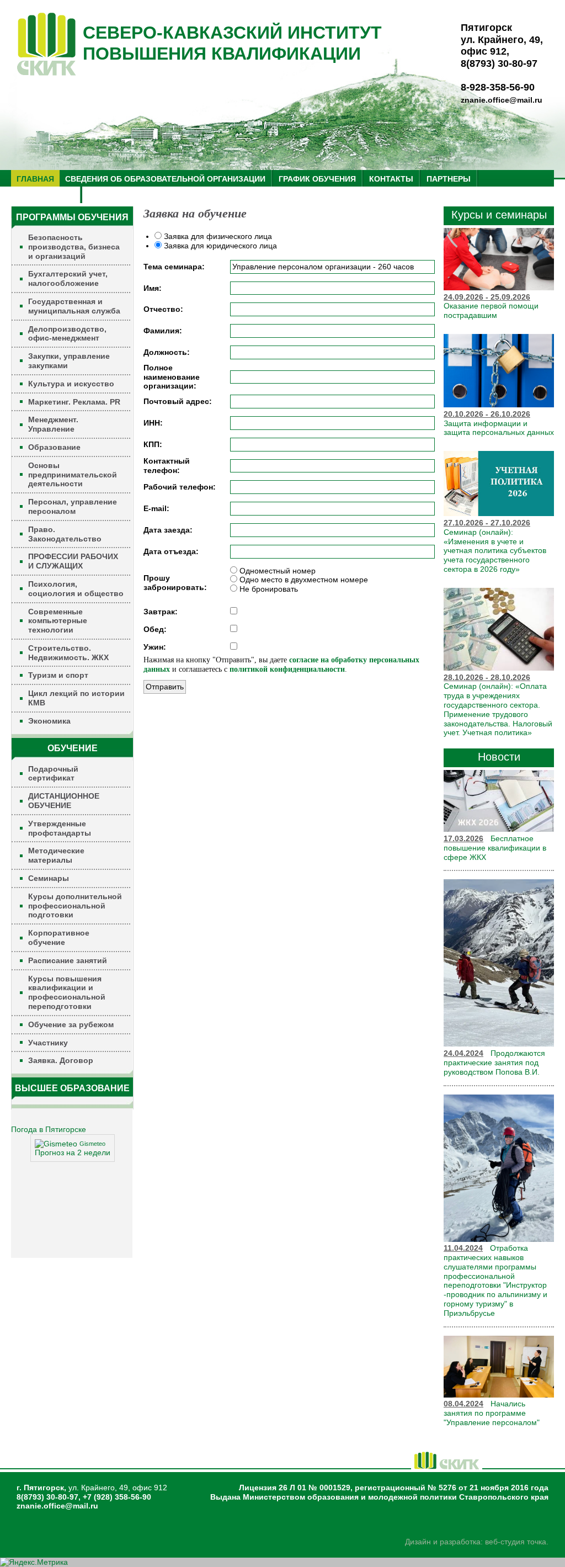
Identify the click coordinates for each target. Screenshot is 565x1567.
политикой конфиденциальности (287, 669)
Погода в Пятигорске (48, 1129)
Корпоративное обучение (58, 937)
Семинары (48, 878)
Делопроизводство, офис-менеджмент (67, 334)
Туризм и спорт (58, 675)
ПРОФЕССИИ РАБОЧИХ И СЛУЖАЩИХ (73, 561)
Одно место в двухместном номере (302, 579)
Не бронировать (267, 589)
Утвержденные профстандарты (59, 828)
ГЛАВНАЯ (35, 178)
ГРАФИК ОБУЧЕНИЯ (317, 178)
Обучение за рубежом (71, 1024)
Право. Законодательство (65, 534)
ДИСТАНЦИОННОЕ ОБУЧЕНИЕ (63, 801)
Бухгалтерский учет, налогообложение (68, 278)
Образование (54, 447)
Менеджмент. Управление (53, 424)
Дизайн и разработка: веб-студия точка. (476, 1541)
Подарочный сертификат (53, 773)
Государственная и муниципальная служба (74, 306)
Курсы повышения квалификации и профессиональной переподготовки (66, 992)
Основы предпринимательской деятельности (72, 474)
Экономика (49, 720)
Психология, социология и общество (76, 589)
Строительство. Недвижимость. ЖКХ (68, 653)
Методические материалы (56, 855)
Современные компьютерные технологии (57, 621)
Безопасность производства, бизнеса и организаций (74, 247)
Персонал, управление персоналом (72, 506)
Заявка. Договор (60, 1060)
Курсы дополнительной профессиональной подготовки (75, 906)
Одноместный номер (276, 570)
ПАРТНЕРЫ (449, 178)
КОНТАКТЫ (391, 178)
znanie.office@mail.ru (501, 99)
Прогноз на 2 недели (72, 1152)
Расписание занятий (67, 960)
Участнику (48, 1042)
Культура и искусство (71, 383)
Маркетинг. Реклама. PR (74, 401)
